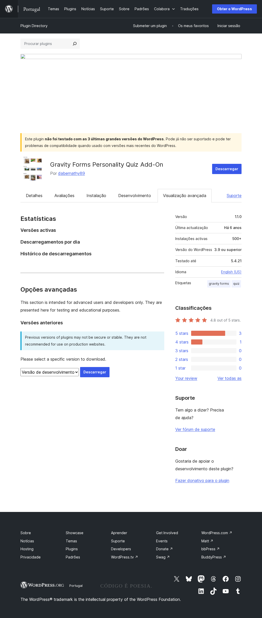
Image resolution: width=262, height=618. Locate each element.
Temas (71, 541)
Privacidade (30, 557)
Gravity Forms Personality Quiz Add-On (106, 164)
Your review (186, 378)
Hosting (27, 549)
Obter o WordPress (234, 9)
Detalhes (34, 195)
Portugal (76, 585)
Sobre (25, 533)
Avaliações (64, 195)
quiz (236, 283)
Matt (207, 541)
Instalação (96, 195)
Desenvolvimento (134, 195)
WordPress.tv (124, 557)
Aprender (119, 533)
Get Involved (167, 533)
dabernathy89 (71, 173)
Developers (121, 549)
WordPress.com (216, 533)
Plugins (72, 549)
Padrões (73, 557)
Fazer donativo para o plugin (202, 480)
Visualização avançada (184, 195)
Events (162, 541)
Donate (164, 549)
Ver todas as (229, 378)
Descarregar (226, 169)
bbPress (210, 549)
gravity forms (219, 283)
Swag (163, 557)
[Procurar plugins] (75, 44)
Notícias (27, 541)
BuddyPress (213, 557)
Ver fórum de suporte (195, 429)
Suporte (234, 195)
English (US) (231, 272)
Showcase (74, 533)
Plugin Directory (34, 26)
